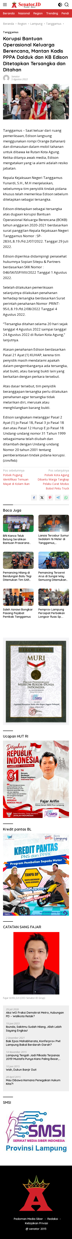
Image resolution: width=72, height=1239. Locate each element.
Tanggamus (10, 32)
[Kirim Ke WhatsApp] (66, 498)
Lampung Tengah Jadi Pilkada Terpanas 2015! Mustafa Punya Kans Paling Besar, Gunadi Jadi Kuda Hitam (33, 1057)
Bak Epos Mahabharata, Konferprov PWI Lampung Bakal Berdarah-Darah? (33, 1043)
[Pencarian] (66, 4)
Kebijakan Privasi (36, 1223)
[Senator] (25, 4)
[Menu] (5, 4)
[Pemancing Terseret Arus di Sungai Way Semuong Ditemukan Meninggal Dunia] (53, 560)
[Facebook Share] (34, 498)
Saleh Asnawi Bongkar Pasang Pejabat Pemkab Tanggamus (18, 613)
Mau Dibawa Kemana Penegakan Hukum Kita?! (33, 1082)
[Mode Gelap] (60, 4)
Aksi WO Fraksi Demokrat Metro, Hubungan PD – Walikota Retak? (35, 1014)
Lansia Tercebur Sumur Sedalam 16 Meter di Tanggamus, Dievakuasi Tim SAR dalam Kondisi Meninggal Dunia (53, 539)
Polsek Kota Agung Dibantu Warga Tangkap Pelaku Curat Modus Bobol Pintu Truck (53, 479)
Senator (15, 76)
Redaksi (52, 1219)
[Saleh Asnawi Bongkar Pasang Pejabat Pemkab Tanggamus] (18, 597)
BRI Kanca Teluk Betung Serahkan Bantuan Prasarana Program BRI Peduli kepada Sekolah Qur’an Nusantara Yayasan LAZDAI (16, 539)
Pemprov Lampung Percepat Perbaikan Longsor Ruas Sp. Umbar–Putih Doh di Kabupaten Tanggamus (51, 613)
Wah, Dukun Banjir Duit (21, 1069)
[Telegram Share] (58, 498)
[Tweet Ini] (42, 498)
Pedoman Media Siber (28, 1219)
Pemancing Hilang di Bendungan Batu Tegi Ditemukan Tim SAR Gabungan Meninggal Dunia (17, 576)
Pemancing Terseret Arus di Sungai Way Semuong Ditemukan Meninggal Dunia (52, 576)
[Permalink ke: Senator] (6, 78)
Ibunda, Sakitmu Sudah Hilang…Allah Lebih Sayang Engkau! (34, 1028)
